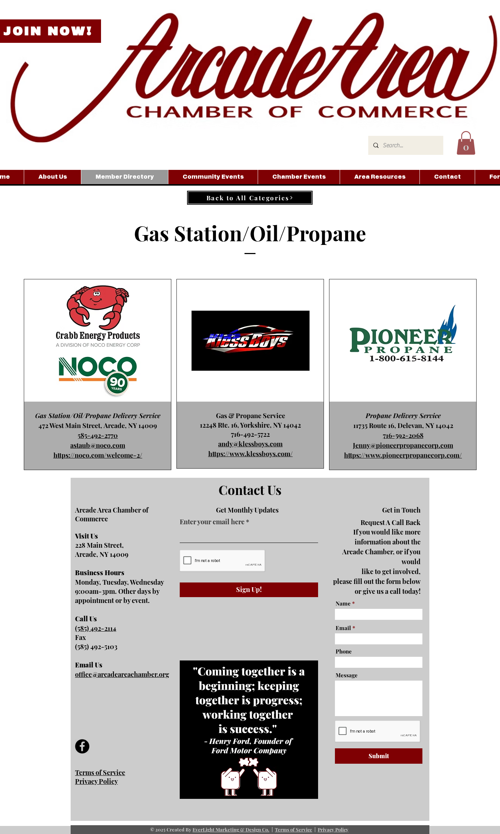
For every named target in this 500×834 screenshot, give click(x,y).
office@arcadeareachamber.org (122, 674)
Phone (344, 651)
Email (343, 628)
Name (343, 603)
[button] (466, 143)
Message (347, 675)
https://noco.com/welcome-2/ (97, 455)
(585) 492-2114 (95, 628)
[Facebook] (82, 746)
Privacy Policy (333, 829)
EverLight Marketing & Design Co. (231, 829)
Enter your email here (212, 521)
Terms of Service (293, 829)
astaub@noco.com (97, 445)
